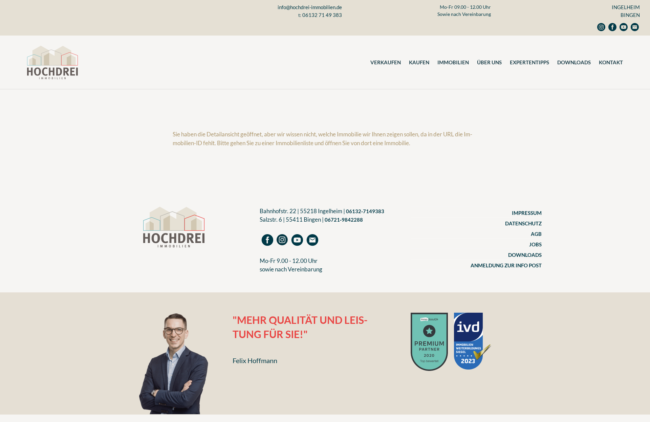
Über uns (489, 62)
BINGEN (630, 15)
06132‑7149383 (365, 211)
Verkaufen (385, 62)
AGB (536, 234)
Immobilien (453, 62)
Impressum (527, 213)
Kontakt (611, 62)
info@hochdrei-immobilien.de (310, 7)
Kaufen (419, 62)
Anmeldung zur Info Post (506, 265)
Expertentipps (529, 62)
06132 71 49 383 (322, 15)
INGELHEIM (626, 7)
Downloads (574, 62)
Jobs (535, 244)
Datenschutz (523, 223)
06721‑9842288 (344, 220)
